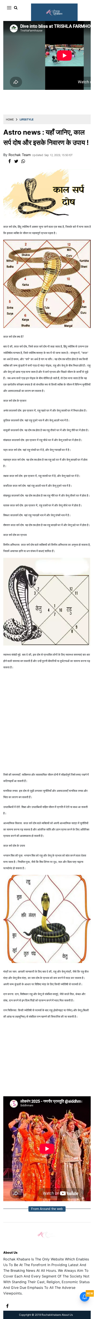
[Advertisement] (47, 721)
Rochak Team (20, 155)
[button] (8, 7)
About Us (10, 1252)
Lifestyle (26, 119)
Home (10, 119)
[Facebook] (7, 1305)
